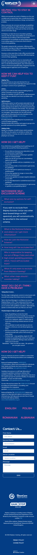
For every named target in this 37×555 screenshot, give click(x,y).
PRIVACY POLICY (18, 540)
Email (5, 447)
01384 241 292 (25, 383)
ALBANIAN (28, 417)
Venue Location (9, 454)
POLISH (27, 408)
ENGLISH (10, 408)
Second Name (8, 440)
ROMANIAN (10, 417)
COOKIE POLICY (18, 543)
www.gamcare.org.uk (20, 368)
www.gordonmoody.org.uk (16, 389)
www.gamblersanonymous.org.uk (19, 380)
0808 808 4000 (20, 392)
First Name (7, 433)
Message (6, 462)
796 (21, 518)
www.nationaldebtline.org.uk (10, 400)
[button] (34, 3)
